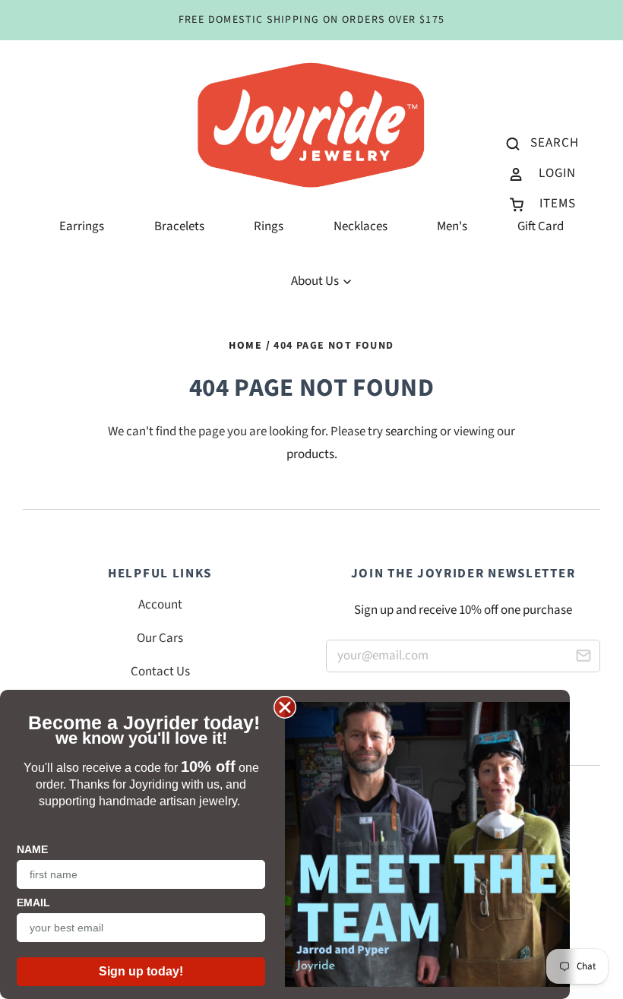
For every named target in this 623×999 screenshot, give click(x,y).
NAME (32, 849)
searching (411, 431)
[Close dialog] (285, 707)
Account (160, 605)
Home (245, 345)
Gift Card (540, 226)
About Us (316, 281)
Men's (452, 226)
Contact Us (160, 671)
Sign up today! (141, 971)
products (310, 454)
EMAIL (33, 902)
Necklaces (360, 226)
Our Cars (160, 638)
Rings (268, 226)
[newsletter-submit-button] (583, 658)
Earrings (81, 226)
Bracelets (179, 226)
